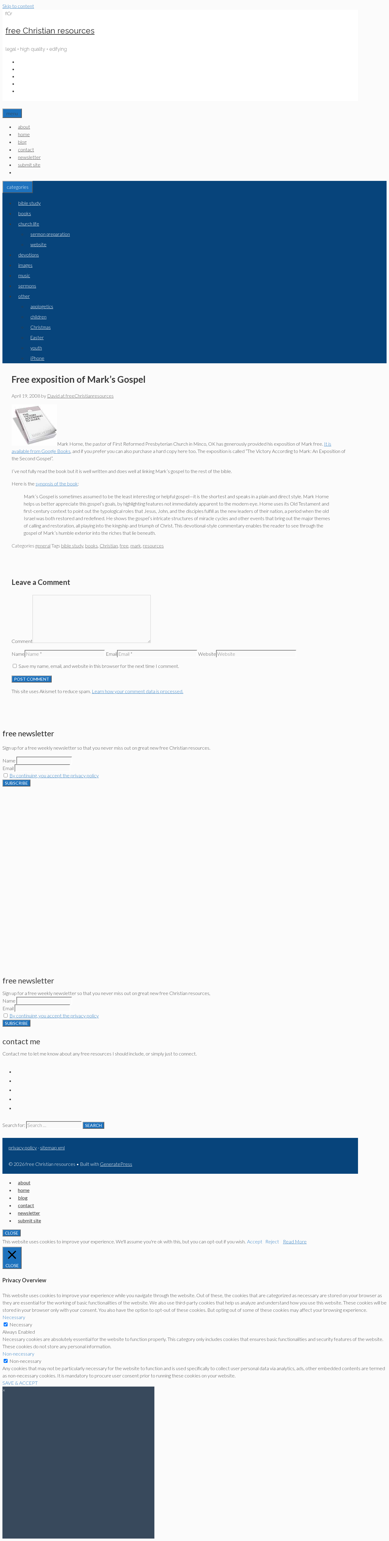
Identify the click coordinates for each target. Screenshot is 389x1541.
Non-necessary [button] (18, 1353)
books (24, 213)
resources (153, 545)
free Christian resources (50, 30)
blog (22, 142)
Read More (295, 1241)
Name (18, 654)
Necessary (20, 1324)
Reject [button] (272, 1241)
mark (135, 545)
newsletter (29, 157)
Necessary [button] (13, 1317)
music (24, 275)
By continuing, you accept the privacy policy (54, 775)
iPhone (37, 358)
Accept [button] (254, 1241)
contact (26, 149)
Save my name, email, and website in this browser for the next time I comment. (99, 666)
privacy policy (23, 1147)
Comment (22, 641)
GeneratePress (116, 1164)
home (24, 134)
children (38, 317)
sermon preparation (50, 234)
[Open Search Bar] (5, 105)
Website (207, 654)
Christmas (40, 327)
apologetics (41, 306)
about (24, 127)
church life (28, 223)
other (24, 296)
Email (111, 654)
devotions (28, 254)
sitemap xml (52, 1147)
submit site (29, 165)
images (25, 265)
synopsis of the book (57, 483)
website (38, 244)
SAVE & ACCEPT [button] (20, 1383)
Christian (109, 545)
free (124, 545)
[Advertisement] (180, 829)
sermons (27, 286)
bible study (29, 203)
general (42, 545)
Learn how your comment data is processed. (137, 691)
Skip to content (18, 6)
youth (36, 348)
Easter (37, 337)
